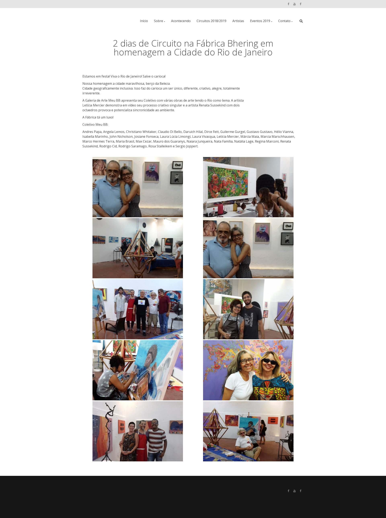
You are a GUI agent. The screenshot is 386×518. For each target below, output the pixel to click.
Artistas (238, 21)
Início (144, 21)
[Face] (288, 4)
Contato (284, 21)
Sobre (158, 21)
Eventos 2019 (260, 21)
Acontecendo (181, 21)
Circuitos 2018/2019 (211, 21)
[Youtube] (295, 4)
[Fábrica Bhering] (301, 4)
